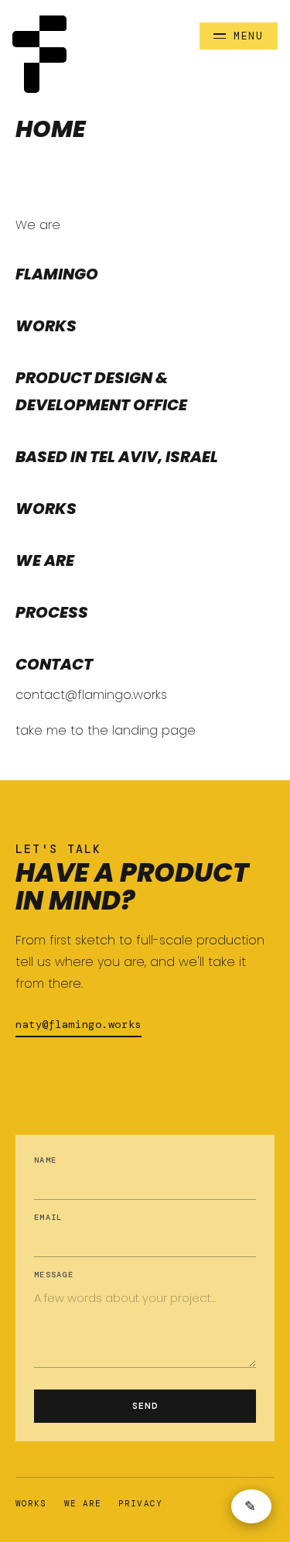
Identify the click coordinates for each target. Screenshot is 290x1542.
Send (145, 1406)
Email (48, 1217)
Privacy (140, 1503)
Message (53, 1275)
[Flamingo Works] (39, 54)
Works (31, 1503)
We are (83, 1503)
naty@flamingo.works (78, 1024)
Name (45, 1160)
